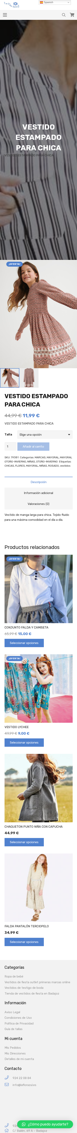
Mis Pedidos (13, 1047)
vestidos (65, 465)
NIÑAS (31, 461)
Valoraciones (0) (38, 504)
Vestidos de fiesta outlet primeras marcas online (37, 982)
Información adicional (38, 493)
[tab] (39, 482)
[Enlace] (12, 5)
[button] (45, 1124)
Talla (8, 434)
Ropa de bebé (14, 976)
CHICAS (9, 465)
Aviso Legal (12, 1012)
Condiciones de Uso (18, 1018)
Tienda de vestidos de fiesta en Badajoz (32, 993)
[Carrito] (72, 15)
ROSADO (53, 465)
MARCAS (40, 457)
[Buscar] (64, 15)
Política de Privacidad (19, 1023)
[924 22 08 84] (9, 1078)
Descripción (39, 482)
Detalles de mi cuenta (19, 1059)
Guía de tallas (14, 1029)
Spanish (48, 2)
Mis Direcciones (15, 1053)
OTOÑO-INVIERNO (47, 461)
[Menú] (5, 15)
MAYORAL (53, 457)
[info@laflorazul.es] (9, 1085)
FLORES (20, 465)
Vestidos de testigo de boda (24, 988)
